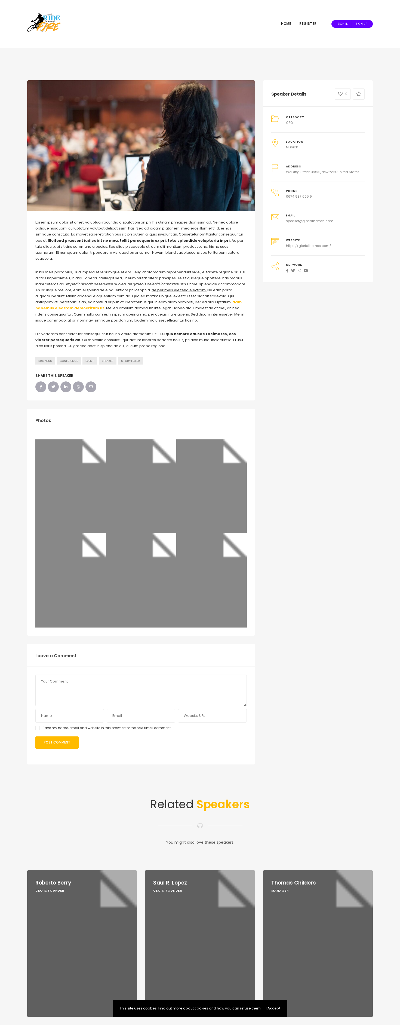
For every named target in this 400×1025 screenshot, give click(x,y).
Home (286, 23)
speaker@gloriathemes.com (309, 221)
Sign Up (361, 24)
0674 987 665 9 (299, 196)
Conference (69, 361)
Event (89, 361)
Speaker (107, 361)
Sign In (342, 24)
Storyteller (130, 361)
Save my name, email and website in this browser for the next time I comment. (106, 728)
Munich (292, 147)
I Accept (273, 1008)
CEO (289, 122)
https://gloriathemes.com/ (308, 245)
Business (45, 361)
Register (307, 23)
